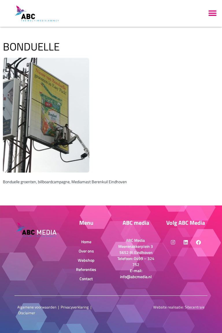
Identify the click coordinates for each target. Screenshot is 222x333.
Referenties (86, 269)
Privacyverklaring (75, 307)
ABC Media (136, 240)
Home (86, 242)
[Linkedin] (185, 242)
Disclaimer (26, 313)
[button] (212, 13)
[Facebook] (198, 242)
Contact (86, 279)
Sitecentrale (195, 307)
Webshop (86, 260)
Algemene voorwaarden (36, 307)
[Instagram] (173, 242)
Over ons (86, 251)
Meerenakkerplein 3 (136, 246)
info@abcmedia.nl (136, 277)
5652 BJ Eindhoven (136, 252)
